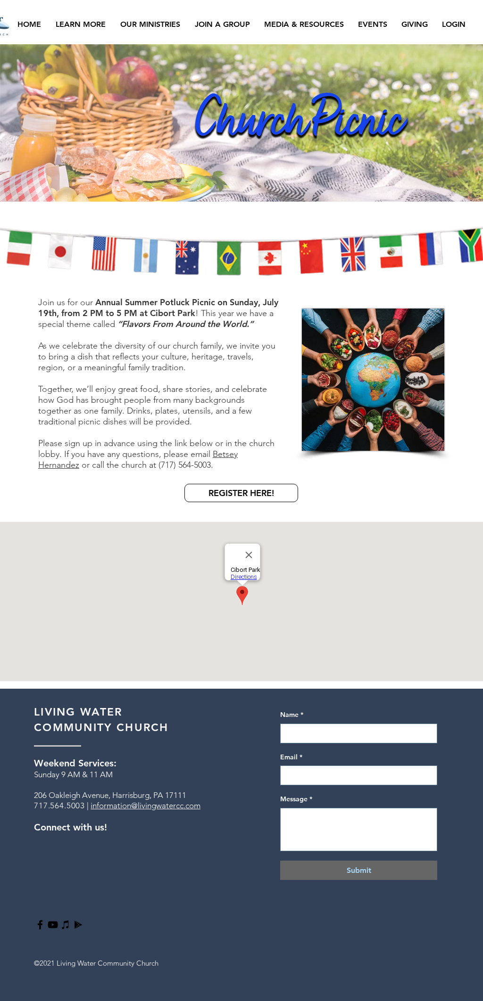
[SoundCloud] (78, 925)
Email (291, 757)
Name (291, 714)
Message (296, 799)
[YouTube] (53, 925)
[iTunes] (65, 925)
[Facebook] (40, 925)
